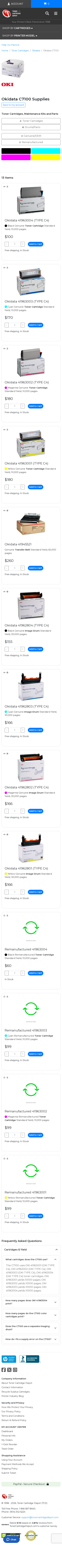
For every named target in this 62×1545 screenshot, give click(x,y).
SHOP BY (16, 28)
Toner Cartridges (20, 50)
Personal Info (8, 1435)
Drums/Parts (32, 127)
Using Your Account (12, 1460)
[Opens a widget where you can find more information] (11, 1539)
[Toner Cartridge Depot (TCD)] (11, 14)
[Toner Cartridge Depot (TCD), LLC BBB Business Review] (30, 1358)
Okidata (36, 50)
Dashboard (7, 1431)
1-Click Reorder (9, 1444)
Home (5, 50)
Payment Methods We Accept (18, 1464)
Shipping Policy (10, 1468)
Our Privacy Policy (11, 1411)
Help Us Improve (10, 45)
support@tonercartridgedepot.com (40, 1517)
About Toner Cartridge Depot (17, 1383)
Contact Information (12, 1387)
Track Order (8, 1448)
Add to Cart (35, 244)
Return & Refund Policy (14, 1420)
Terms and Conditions (13, 1416)
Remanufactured (32, 142)
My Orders (7, 1440)
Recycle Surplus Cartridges (16, 1391)
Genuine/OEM (32, 136)
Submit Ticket (9, 1473)
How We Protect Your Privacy (17, 1407)
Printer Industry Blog (13, 1396)
